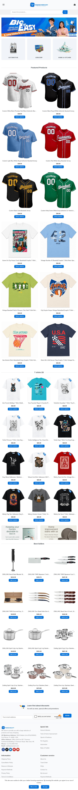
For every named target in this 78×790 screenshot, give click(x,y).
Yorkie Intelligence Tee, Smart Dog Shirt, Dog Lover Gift (39, 440)
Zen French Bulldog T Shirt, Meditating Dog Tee (13, 403)
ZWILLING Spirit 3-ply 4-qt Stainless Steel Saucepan (13, 648)
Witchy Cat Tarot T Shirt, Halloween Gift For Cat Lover (65, 514)
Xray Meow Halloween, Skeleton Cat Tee (13, 477)
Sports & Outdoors (46, 737)
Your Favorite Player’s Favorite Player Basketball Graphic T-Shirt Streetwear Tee (39, 403)
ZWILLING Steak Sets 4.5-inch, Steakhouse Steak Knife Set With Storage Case (65, 611)
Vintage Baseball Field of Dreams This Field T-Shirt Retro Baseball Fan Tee (19, 310)
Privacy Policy (5, 773)
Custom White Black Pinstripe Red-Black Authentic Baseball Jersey (19, 111)
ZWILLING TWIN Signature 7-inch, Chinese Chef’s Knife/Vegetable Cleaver (39, 574)
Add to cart (13, 580)
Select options (20, 117)
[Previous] (1, 50)
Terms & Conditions (7, 776)
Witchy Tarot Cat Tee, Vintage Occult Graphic (65, 477)
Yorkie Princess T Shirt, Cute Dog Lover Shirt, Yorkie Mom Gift (13, 440)
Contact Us (43, 769)
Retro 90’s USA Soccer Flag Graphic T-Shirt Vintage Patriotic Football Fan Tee (58, 360)
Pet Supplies (44, 741)
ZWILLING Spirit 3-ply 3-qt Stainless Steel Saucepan (39, 648)
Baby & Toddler (45, 748)
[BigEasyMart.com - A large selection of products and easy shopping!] (39, 4)
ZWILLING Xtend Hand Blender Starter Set (13, 574)
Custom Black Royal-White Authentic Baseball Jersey (58, 111)
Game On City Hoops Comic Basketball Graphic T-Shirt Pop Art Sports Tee (19, 260)
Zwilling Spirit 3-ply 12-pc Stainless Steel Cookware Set (65, 648)
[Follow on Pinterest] (14, 749)
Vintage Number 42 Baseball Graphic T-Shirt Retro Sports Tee (58, 260)
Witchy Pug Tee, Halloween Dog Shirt (13, 514)
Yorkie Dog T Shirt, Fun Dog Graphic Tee (65, 440)
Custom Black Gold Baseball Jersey (19, 210)
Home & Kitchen (45, 730)
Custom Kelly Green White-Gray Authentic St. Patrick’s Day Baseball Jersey (58, 210)
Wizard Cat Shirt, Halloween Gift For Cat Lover (39, 477)
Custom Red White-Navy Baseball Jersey (58, 161)
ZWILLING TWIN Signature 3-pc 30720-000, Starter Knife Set (65, 574)
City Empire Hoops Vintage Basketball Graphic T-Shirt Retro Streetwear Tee (58, 310)
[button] (3, 4)
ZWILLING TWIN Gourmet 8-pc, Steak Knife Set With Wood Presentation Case (13, 611)
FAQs (42, 766)
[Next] (76, 50)
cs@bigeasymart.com (12, 746)
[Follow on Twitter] (10, 749)
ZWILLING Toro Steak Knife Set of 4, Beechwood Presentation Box (39, 611)
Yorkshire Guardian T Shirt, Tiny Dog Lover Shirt (65, 403)
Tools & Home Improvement (48, 734)
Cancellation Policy (7, 762)
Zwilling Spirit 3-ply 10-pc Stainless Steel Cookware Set (13, 685)
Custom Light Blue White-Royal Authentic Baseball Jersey (19, 161)
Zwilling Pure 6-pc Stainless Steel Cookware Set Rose (39, 685)
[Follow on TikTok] (7, 749)
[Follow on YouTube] (18, 749)
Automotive (43, 744)
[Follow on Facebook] (3, 749)
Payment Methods (6, 769)
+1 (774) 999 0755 (12, 743)
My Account (43, 773)
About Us (43, 759)
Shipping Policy (6, 759)
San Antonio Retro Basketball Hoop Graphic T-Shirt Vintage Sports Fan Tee (19, 360)
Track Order (44, 762)
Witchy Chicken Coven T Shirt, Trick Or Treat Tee (39, 514)
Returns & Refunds (7, 766)
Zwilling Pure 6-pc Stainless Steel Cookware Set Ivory (65, 685)
